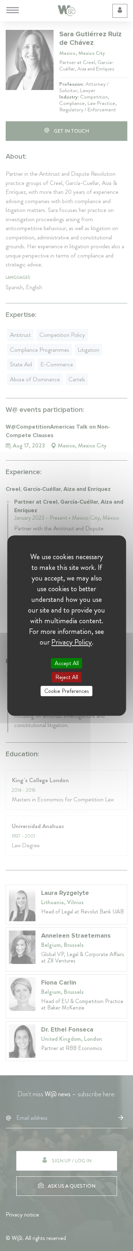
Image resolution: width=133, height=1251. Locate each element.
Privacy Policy (71, 642)
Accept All (67, 663)
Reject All (66, 677)
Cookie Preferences (66, 691)
